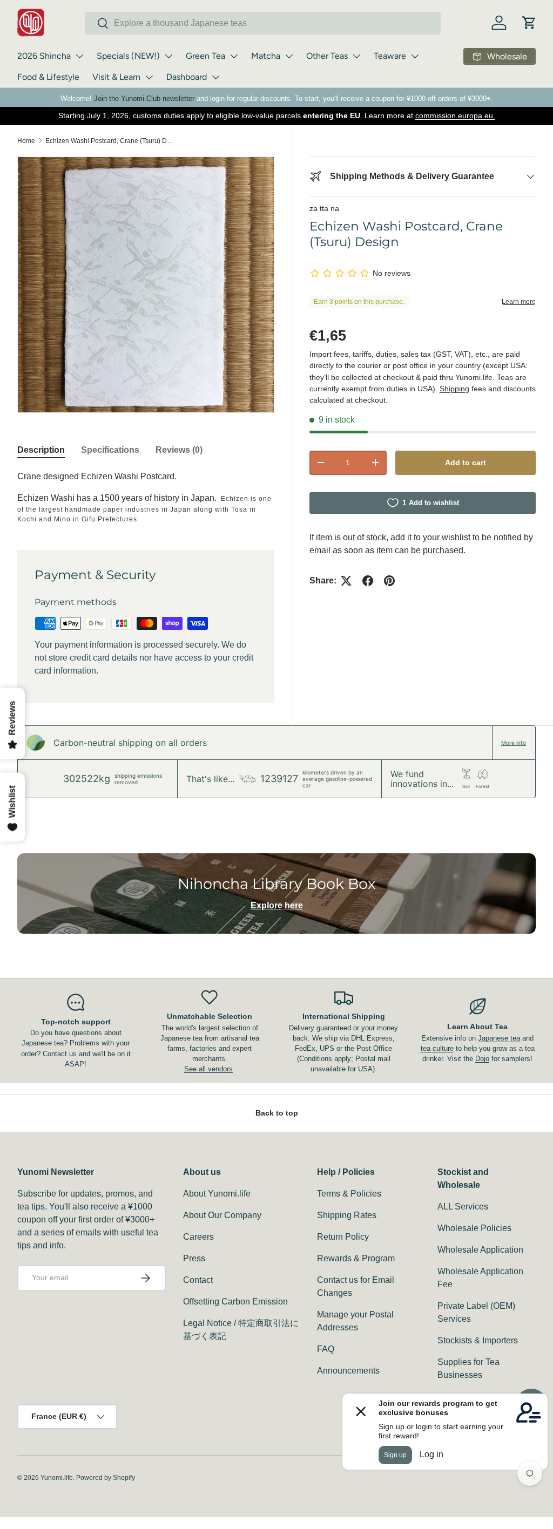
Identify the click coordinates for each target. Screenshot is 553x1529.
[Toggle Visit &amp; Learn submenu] (149, 77)
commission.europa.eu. (455, 115)
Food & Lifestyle (48, 77)
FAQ (325, 1349)
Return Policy (343, 1236)
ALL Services (462, 1206)
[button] (529, 23)
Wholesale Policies (474, 1228)
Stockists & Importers (477, 1340)
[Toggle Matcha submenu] (288, 56)
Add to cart (465, 462)
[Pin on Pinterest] (389, 581)
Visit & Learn (116, 77)
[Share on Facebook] (368, 581)
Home (26, 141)
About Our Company (222, 1215)
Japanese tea (499, 1038)
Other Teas (327, 56)
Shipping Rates (346, 1215)
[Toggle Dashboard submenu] (215, 77)
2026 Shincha (44, 56)
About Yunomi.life (217, 1193)
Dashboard (186, 77)
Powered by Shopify (105, 1478)
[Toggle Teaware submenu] (414, 56)
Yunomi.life (57, 1478)
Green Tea (205, 56)
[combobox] (263, 23)
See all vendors (208, 1069)
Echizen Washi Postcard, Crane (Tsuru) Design (110, 141)
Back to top (276, 1113)
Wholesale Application (480, 1249)
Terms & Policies (349, 1193)
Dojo (482, 1059)
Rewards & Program (356, 1258)
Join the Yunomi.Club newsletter (144, 98)
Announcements (348, 1370)
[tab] (41, 450)
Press (194, 1258)
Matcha (265, 56)
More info (513, 742)
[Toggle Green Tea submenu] (233, 56)
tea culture (437, 1048)
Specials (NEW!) (128, 56)
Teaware (390, 56)
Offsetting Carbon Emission (235, 1301)
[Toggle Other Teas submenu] (356, 56)
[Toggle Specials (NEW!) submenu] (168, 56)
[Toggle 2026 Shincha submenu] (79, 56)
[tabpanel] (145, 497)
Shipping (454, 388)
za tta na (324, 208)
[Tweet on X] (346, 581)
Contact (198, 1280)
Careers (198, 1236)
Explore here (277, 905)
